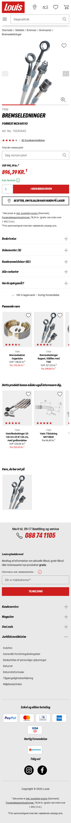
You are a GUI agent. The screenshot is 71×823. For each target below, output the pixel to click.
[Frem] (66, 73)
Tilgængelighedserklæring (18, 678)
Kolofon (7, 647)
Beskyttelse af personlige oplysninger (24, 660)
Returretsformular (13, 672)
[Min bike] (45, 7)
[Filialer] (34, 7)
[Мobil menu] (5, 19)
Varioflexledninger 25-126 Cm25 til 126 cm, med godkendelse (17, 437)
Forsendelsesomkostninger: (16, 217)
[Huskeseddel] (56, 7)
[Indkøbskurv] (66, 7)
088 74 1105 (40, 535)
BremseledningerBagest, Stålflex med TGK (49, 358)
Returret (8, 666)
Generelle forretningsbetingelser (21, 653)
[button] (64, 19)
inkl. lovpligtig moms (27, 213)
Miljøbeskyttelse (12, 684)
